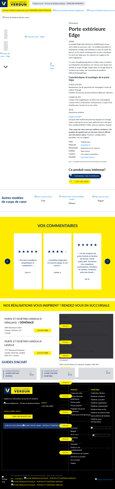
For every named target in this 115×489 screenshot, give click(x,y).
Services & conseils (78, 457)
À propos (74, 428)
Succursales (75, 460)
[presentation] (7, 261)
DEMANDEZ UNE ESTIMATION (40, 10)
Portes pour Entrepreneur (81, 415)
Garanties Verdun (87, 157)
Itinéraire (66, 326)
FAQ (72, 441)
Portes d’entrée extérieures (76, 398)
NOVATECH (85, 145)
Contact (19, 479)
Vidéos (73, 463)
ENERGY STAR (75, 117)
